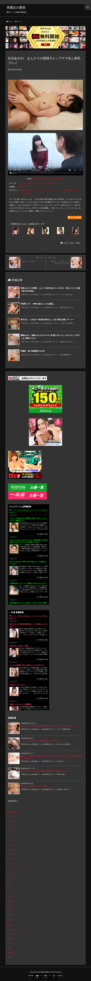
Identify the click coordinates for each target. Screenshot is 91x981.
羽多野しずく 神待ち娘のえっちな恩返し (37, 304)
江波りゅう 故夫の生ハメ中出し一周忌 (34, 786)
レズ (9, 882)
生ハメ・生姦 (12, 934)
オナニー (11, 826)
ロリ (9, 887)
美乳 (9, 948)
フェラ (71, 243)
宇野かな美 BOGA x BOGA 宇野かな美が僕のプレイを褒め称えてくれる (45, 771)
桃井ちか (15, 235)
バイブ (19, 21)
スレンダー (12, 850)
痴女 (9, 939)
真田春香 (75, 235)
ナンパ (10, 854)
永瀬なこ (30, 235)
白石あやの (21, 187)
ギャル (10, 831)
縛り (9, 943)
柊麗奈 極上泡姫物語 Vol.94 (33, 351)
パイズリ (11, 859)
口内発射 (11, 901)
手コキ (10, 910)
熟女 (9, 925)
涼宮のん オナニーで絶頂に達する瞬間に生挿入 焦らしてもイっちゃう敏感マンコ (47, 726)
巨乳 (9, 906)
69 (9, 807)
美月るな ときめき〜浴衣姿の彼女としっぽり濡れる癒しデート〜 (47, 319)
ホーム (10, 21)
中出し (78, 243)
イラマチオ (12, 821)
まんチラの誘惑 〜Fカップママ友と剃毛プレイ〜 (38, 183)
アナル (10, 817)
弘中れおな (60, 235)
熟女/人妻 (11, 929)
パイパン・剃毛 (13, 864)
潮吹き (10, 920)
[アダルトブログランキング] (27, 378)
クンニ (10, 836)
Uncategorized (13, 812)
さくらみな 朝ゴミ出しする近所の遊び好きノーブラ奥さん (40, 741)
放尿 (9, 915)
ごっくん (11, 845)
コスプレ (11, 840)
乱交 (9, 896)
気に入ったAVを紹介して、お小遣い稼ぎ (48, 179)
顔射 (9, 957)
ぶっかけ (11, 878)
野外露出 (11, 953)
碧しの (45, 235)
